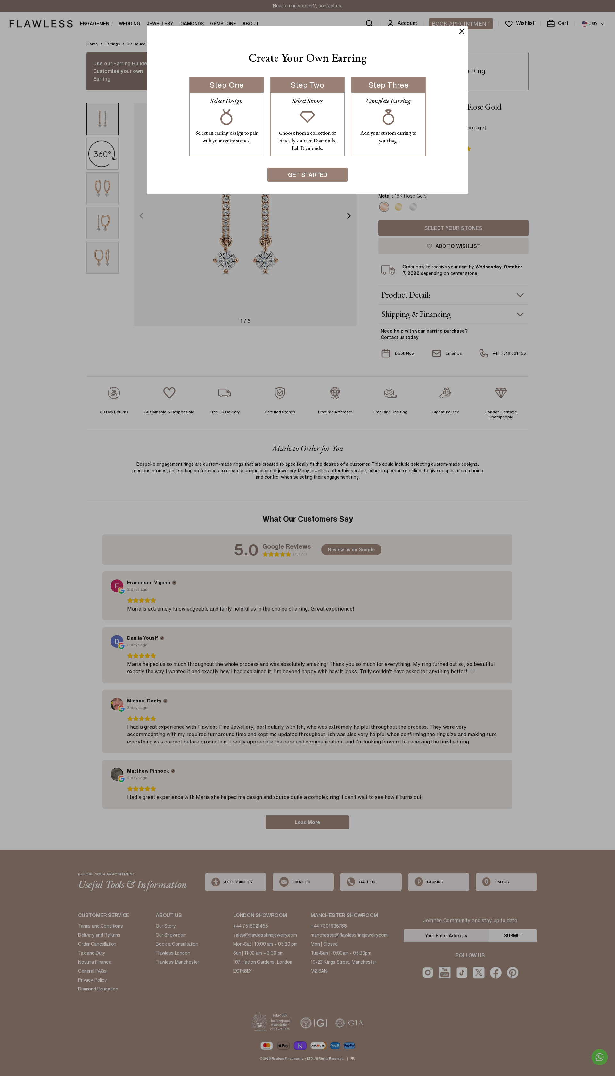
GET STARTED (307, 174)
